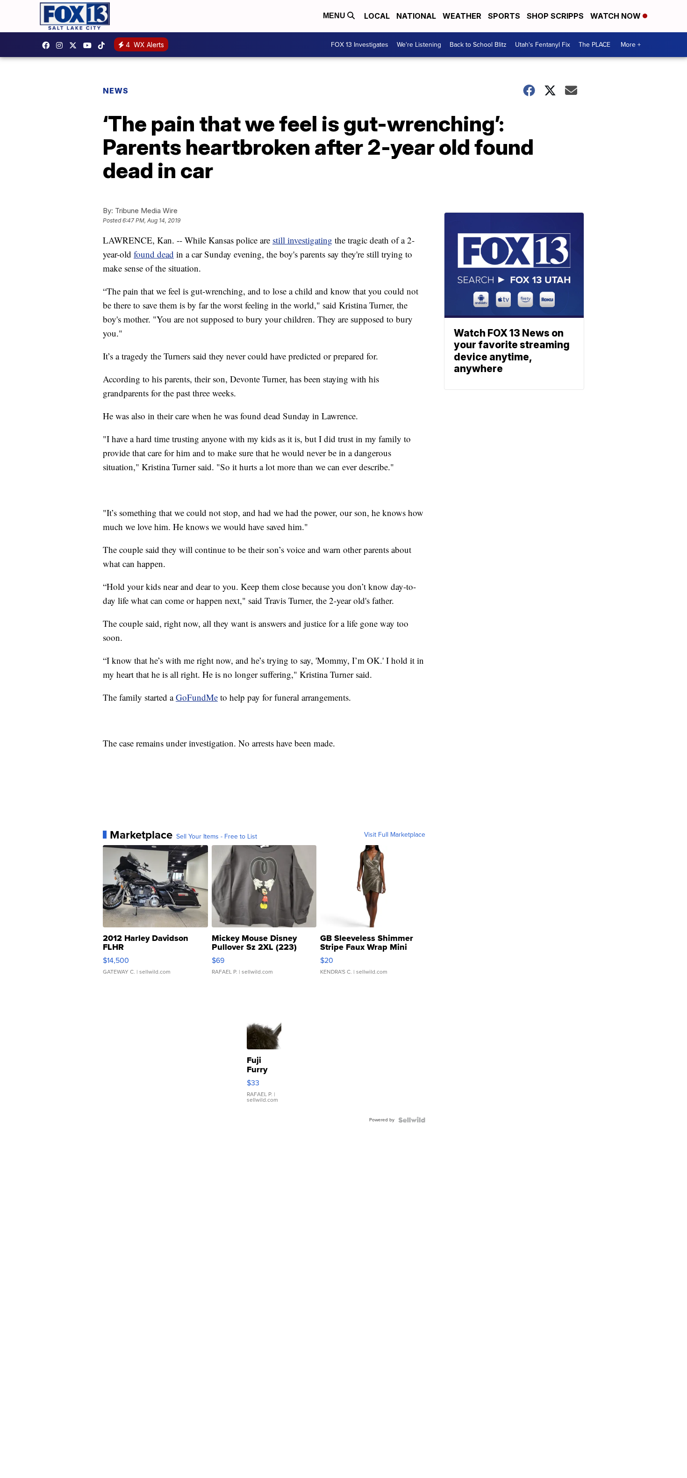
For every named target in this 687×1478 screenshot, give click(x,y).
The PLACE (594, 45)
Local (377, 16)
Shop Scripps (555, 16)
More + (631, 45)
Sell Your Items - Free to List (216, 836)
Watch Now (616, 16)
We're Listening (419, 45)
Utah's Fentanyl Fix (542, 45)
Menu (335, 16)
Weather (462, 16)
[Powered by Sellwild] (411, 1120)
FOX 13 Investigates (359, 45)
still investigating (302, 240)
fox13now (61, 45)
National (416, 16)
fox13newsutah (48, 45)
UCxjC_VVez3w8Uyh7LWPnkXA (89, 45)
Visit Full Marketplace (394, 835)
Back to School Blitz (478, 45)
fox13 (75, 45)
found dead (154, 254)
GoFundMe (197, 697)
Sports (504, 16)
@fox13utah (103, 45)
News (116, 90)
